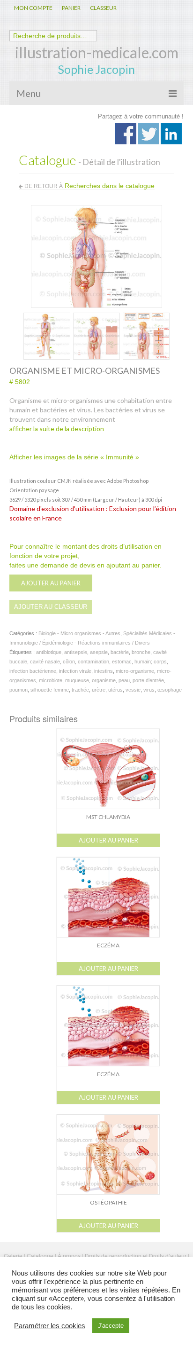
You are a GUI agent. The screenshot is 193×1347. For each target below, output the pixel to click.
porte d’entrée (148, 680)
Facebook (125, 133)
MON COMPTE (33, 7)
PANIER (71, 7)
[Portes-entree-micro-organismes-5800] (146, 335)
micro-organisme (135, 671)
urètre (98, 690)
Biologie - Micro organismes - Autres (79, 633)
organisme (104, 680)
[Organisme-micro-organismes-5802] (96, 256)
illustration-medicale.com (96, 52)
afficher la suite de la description (56, 429)
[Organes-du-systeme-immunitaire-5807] (47, 335)
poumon (18, 690)
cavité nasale (45, 661)
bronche (141, 652)
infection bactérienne (32, 671)
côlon (69, 661)
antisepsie (75, 652)
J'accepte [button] (111, 1325)
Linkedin (171, 133)
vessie (133, 690)
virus (149, 690)
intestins (103, 671)
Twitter (148, 133)
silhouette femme (49, 690)
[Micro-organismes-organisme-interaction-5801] (96, 335)
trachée (80, 690)
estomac (122, 661)
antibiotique (48, 652)
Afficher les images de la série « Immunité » (74, 457)
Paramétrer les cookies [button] (49, 1326)
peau (124, 680)
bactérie (120, 652)
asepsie (99, 652)
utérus (115, 690)
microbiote (50, 680)
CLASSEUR (103, 7)
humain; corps (150, 661)
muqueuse (77, 680)
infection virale (75, 671)
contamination (93, 661)
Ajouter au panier (51, 583)
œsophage (169, 690)
